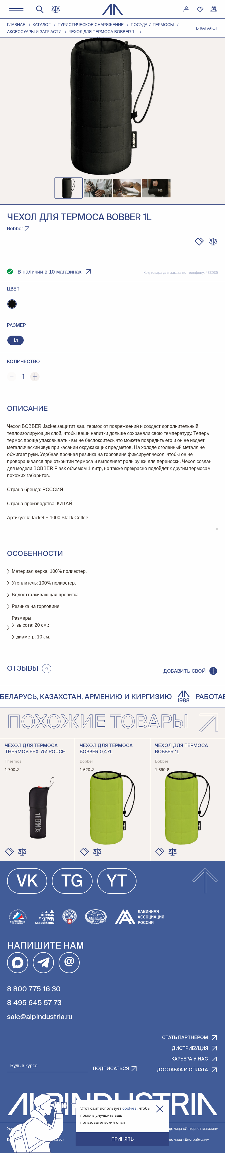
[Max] (17, 962)
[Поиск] (40, 9)
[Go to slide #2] (98, 188)
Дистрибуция (190, 1048)
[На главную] (112, 9)
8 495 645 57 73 (34, 1003)
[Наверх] (205, 881)
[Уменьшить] (11, 376)
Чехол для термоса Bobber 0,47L (106, 749)
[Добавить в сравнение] (22, 852)
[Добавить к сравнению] (213, 241)
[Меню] (16, 9)
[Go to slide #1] (68, 188)
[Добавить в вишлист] (199, 241)
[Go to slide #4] (156, 188)
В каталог (207, 28)
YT (117, 882)
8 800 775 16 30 (34, 989)
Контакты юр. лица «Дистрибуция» (180, 1139)
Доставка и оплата (182, 1070)
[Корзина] (214, 9)
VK (27, 882)
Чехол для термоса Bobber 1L (181, 749)
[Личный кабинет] (186, 9)
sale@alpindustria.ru (39, 1017)
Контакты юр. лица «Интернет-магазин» (184, 1129)
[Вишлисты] (200, 9)
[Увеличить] (35, 376)
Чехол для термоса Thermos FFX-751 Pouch (35, 749)
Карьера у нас (189, 1059)
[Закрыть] (159, 1109)
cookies (129, 1108)
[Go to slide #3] (127, 188)
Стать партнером (185, 1038)
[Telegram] (43, 962)
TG (72, 882)
